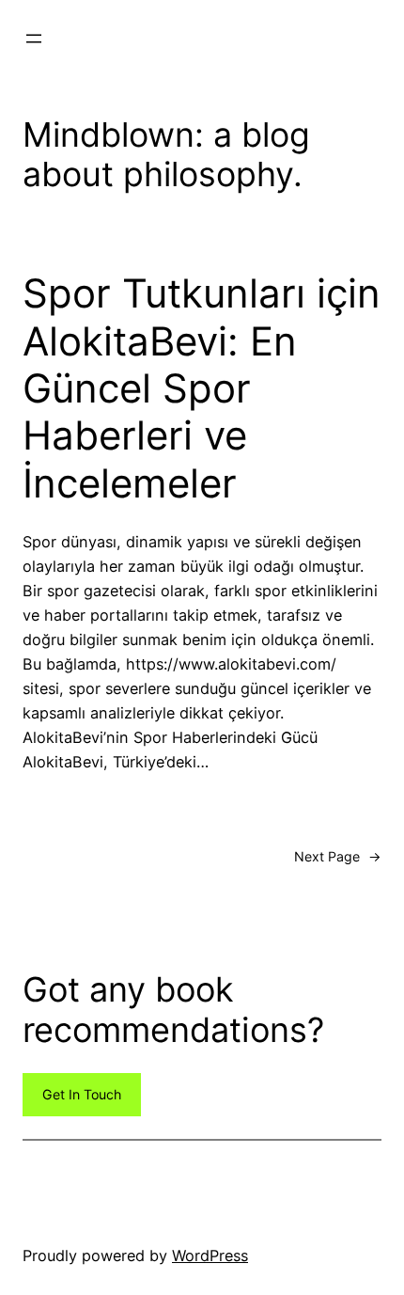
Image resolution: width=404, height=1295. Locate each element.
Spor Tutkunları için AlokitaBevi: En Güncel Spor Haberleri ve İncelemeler (202, 388)
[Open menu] (34, 38)
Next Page (337, 856)
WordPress (210, 1255)
